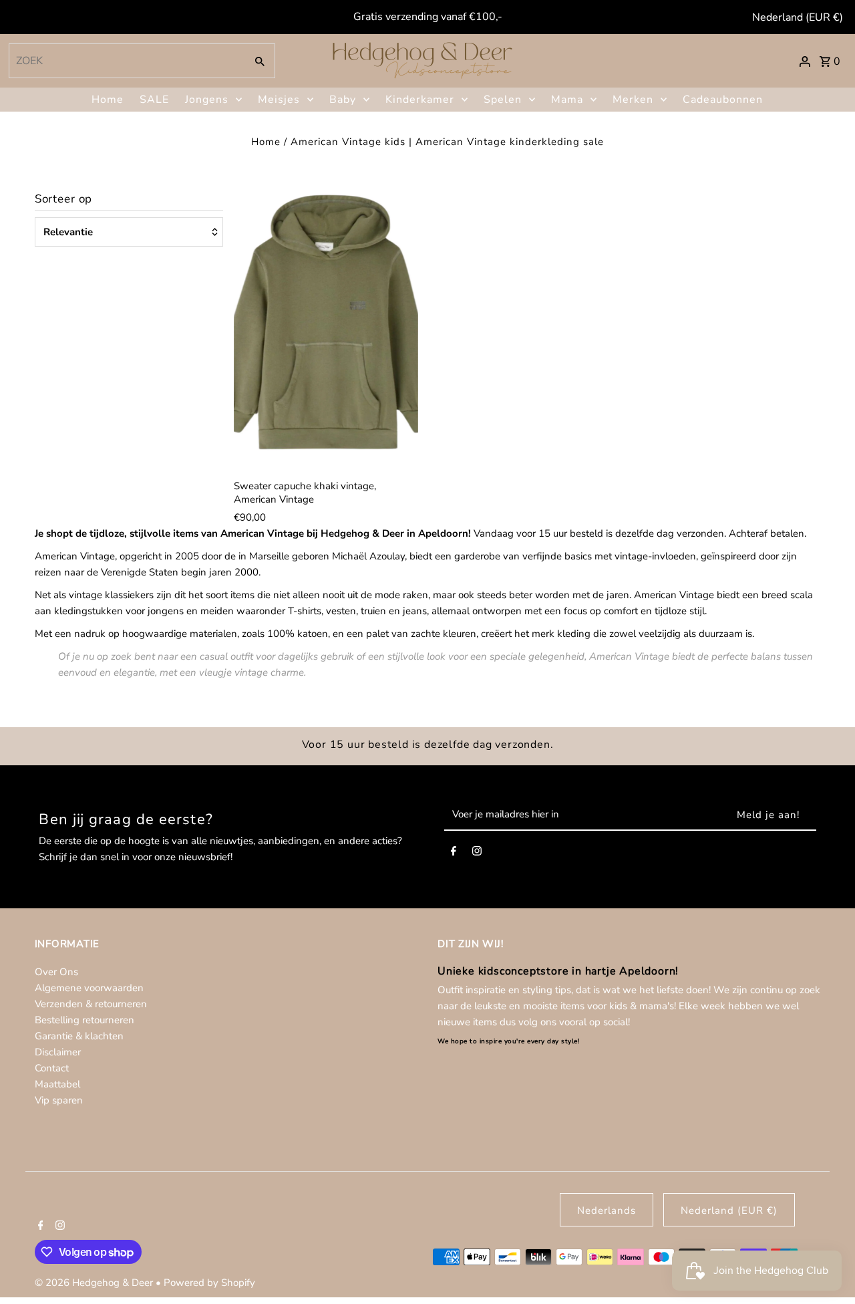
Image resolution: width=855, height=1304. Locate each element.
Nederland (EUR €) (797, 17)
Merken (633, 99)
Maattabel (57, 1084)
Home (108, 99)
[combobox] (125, 61)
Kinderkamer (419, 99)
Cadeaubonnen (723, 99)
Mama (567, 99)
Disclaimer (58, 1052)
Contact (52, 1068)
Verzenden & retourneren (91, 1004)
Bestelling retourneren (84, 1020)
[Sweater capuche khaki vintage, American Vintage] (326, 329)
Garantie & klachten (79, 1036)
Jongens (206, 99)
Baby (342, 99)
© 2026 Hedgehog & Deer (95, 1282)
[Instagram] (477, 853)
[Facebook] (453, 853)
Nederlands (606, 1210)
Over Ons (56, 972)
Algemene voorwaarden (89, 988)
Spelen (503, 99)
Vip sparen (59, 1100)
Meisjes (279, 99)
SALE (154, 99)
